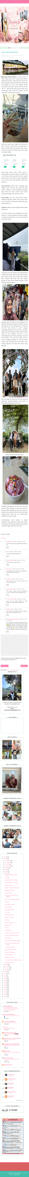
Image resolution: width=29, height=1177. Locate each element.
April (6, 964)
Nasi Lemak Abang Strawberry (12, 899)
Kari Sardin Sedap (9, 915)
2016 (5, 985)
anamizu (9, 609)
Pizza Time (7, 912)
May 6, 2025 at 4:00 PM (15, 551)
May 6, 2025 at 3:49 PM (20, 541)
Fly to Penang (14, 55)
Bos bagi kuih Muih (9, 909)
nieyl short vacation (9, 57)
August (7, 867)
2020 (5, 978)
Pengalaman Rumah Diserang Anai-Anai (12, 1053)
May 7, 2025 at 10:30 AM (20, 599)
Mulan (8, 551)
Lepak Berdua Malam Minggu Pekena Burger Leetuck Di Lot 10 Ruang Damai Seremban (11, 1009)
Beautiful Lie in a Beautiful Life (12, 1038)
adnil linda (10, 1087)
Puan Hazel (11, 1096)
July (6, 869)
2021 (5, 977)
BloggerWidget (19, 1100)
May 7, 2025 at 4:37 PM (16, 609)
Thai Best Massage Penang (11, 935)
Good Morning (8, 885)
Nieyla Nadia (16, 1174)
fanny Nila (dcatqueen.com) (14, 619)
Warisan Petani (10, 541)
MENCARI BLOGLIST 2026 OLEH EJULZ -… (11, 1126)
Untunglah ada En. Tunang (11, 880)
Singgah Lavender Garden (11, 875)
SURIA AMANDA (8, 1006)
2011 (5, 994)
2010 (5, 996)
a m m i (6, 1027)
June (6, 871)
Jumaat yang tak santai (9, 1028)
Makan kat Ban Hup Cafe (9, 1039)
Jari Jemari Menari (8, 1058)
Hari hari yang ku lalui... (10, 1032)
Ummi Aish (11, 1083)
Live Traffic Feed (12, 1119)
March (6, 966)
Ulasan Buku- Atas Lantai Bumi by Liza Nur (11, 1059)
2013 (5, 991)
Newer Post (4, 666)
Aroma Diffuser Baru (10, 922)
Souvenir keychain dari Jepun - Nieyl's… (12, 1130)
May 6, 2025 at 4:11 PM (19, 560)
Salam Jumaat (8, 930)
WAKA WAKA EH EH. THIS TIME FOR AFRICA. (11, 1046)
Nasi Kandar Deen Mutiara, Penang (13, 960)
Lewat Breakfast (9, 954)
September (8, 866)
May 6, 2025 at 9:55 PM (18, 568)
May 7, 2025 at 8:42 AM (17, 579)
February (7, 968)
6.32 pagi (7, 877)
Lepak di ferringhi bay (10, 952)
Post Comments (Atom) (13, 670)
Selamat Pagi (8, 925)
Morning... (7, 920)
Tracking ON (17, 1153)
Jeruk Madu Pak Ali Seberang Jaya (13, 940)
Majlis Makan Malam (10, 904)
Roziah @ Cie (10, 568)
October (7, 864)
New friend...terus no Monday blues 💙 (12, 1016)
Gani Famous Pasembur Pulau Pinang (12, 943)
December (7, 860)
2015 (5, 987)
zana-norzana (10, 560)
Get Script (8, 1153)
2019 (5, 980)
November (8, 862)
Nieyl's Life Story (15, 1151)
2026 (5, 857)
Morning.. (7, 902)
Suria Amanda (10, 589)
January (7, 969)
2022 (5, 975)
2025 (5, 858)
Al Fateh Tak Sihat (9, 917)
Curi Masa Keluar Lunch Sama (12, 933)
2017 (5, 984)
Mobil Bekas (10, 1173)
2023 (5, 973)
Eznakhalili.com (8, 1065)
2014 (5, 989)
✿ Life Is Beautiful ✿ (9, 1014)
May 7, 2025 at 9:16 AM (19, 589)
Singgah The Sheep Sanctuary (12, 887)
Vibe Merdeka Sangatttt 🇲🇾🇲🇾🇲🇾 (11, 1034)
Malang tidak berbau (10, 890)
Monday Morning (9, 962)
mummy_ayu (9, 579)
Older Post (24, 666)
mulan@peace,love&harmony (11, 1044)
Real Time (12, 1153)
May (6, 873)
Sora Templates (17, 1173)
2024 (5, 971)
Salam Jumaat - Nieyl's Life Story (11, 1136)
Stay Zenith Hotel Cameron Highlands (11, 896)
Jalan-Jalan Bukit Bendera (11, 949)
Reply (8, 547)
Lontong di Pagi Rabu (10, 947)
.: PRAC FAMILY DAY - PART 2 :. (10, 1022)
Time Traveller (10, 599)
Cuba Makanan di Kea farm (11, 882)
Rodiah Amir (7, 1051)
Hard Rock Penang (9, 957)
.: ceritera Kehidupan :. (10, 1021)
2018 (5, 982)
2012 (5, 993)
